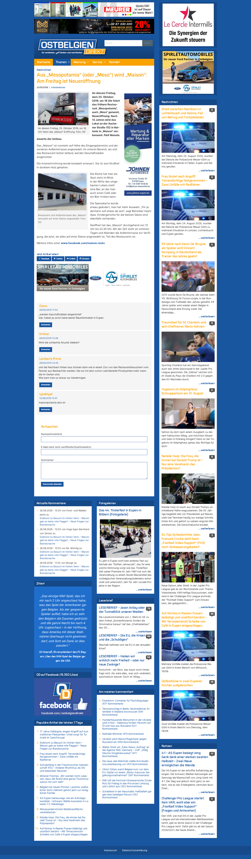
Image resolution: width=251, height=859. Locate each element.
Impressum (110, 850)
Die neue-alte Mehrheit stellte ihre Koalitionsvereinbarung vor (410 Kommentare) (125, 763)
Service (97, 62)
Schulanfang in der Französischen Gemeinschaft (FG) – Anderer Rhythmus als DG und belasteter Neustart (64, 767)
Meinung (79, 62)
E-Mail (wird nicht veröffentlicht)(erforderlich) (66, 447)
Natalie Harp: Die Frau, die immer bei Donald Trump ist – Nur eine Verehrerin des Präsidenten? (63, 820)
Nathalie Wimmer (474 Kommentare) (123, 733)
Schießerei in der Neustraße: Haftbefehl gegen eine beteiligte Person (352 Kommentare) (127, 794)
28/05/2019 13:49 (48, 338)
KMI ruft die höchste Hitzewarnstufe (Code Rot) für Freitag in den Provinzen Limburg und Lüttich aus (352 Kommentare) (126, 783)
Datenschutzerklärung (134, 850)
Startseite (43, 62)
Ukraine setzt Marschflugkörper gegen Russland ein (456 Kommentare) (124, 740)
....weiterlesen (144, 589)
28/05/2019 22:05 (48, 363)
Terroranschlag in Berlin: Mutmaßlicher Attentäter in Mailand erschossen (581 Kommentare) (126, 711)
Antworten (45, 325)
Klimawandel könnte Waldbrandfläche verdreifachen (61, 811)
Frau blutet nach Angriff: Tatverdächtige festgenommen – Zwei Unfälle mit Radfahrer (62, 756)
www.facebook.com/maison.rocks (83, 243)
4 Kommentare (58, 87)
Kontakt (114, 62)
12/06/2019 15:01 (48, 398)
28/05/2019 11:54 (48, 310)
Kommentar (47, 459)
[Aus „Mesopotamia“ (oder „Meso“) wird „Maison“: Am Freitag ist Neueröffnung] (63, 108)
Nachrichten (44, 70)
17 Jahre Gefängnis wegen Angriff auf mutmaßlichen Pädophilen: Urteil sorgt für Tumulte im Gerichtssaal (64, 734)
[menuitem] (43, 62)
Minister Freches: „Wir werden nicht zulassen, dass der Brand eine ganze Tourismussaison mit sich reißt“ (64, 778)
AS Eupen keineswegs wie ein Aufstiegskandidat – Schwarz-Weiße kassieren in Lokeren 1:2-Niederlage (64, 801)
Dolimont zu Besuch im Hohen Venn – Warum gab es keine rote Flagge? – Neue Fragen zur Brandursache (64, 521)
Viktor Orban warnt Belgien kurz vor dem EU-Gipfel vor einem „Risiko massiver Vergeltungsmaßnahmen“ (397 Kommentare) (126, 772)
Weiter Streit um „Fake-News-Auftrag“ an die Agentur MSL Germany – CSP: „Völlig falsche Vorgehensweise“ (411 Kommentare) (125, 752)
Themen (61, 62)
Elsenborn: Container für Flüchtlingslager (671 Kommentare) (125, 702)
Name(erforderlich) (51, 434)
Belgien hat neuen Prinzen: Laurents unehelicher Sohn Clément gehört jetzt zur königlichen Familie (64, 790)
